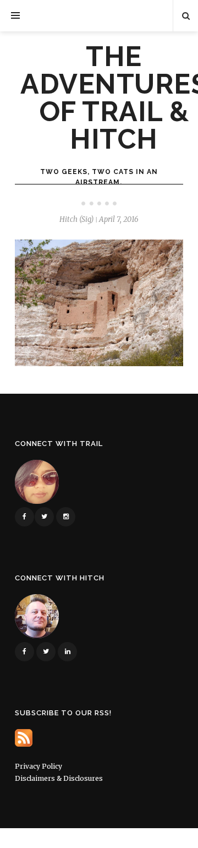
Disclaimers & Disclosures (59, 778)
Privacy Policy (38, 766)
